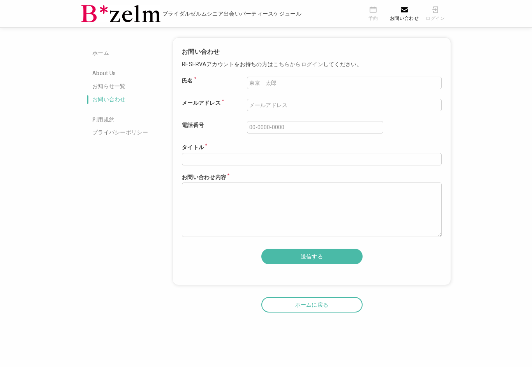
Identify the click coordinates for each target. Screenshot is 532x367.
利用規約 (103, 119)
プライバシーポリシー (120, 132)
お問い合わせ (109, 99)
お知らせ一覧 (109, 86)
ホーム (100, 53)
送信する (312, 256)
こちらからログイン (298, 64)
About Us (104, 73)
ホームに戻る (312, 305)
